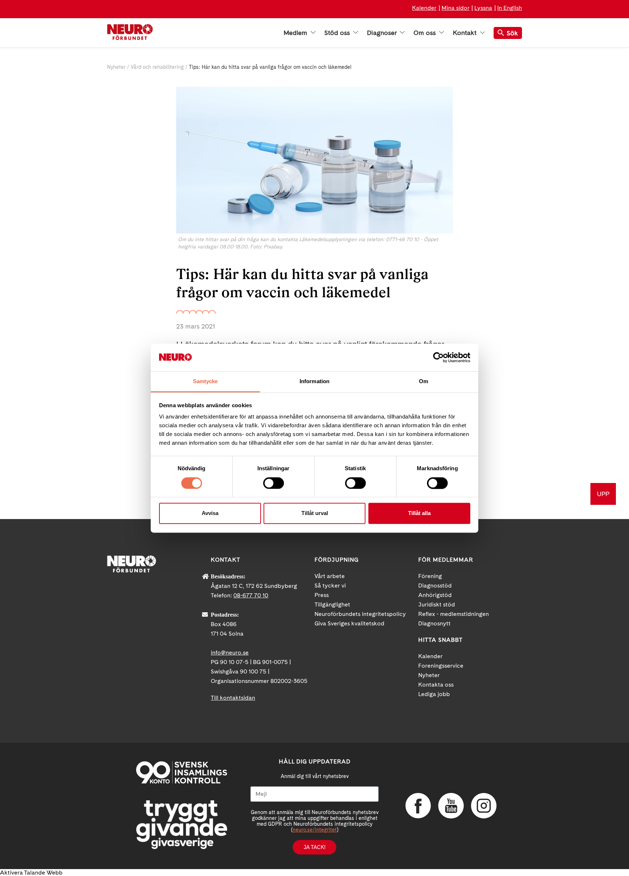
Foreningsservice (440, 665)
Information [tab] (314, 381)
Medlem (296, 33)
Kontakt (465, 33)
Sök (512, 33)
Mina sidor (456, 7)
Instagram (484, 805)
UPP (603, 494)
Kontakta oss (436, 684)
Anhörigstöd (435, 595)
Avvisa (210, 513)
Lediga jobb (434, 694)
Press (321, 595)
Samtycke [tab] (205, 381)
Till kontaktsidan (233, 697)
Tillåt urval (314, 513)
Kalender (424, 7)
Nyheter (116, 67)
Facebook (418, 805)
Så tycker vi (330, 585)
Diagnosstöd (435, 585)
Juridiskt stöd (436, 604)
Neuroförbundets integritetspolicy (360, 613)
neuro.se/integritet (315, 830)
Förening (430, 576)
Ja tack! (314, 847)
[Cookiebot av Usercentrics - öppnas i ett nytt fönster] (438, 357)
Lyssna (483, 7)
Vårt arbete (329, 576)
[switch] (273, 483)
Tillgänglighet (332, 604)
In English (509, 7)
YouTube (451, 805)
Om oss (426, 33)
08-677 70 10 (250, 595)
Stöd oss (338, 33)
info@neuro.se (230, 652)
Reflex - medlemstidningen (453, 613)
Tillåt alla (419, 513)
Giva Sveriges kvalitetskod (349, 623)
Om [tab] (423, 381)
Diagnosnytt (434, 623)
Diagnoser (382, 33)
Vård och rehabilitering (157, 67)
